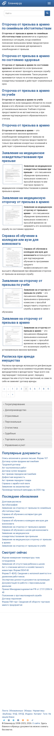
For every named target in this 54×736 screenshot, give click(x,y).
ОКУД (21, 714)
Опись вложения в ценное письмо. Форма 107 (25, 458)
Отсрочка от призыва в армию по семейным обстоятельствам (26, 26)
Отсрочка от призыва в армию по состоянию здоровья (26, 58)
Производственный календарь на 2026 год (23, 490)
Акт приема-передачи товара (16, 480)
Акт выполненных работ (14, 467)
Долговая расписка (11, 501)
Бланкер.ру (15, 3)
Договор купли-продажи (14, 471)
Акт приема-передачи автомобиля (19, 474)
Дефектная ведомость (13, 477)
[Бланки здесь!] (4, 3)
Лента (5, 710)
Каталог (38, 714)
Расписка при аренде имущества (18, 358)
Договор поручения (11, 598)
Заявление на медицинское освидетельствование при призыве (23, 157)
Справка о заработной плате (16, 483)
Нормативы (39, 710)
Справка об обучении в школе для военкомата (25, 530)
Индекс (29, 714)
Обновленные (16, 710)
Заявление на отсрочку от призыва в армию (22, 320)
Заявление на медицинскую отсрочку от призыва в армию (25, 200)
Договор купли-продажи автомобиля (20, 461)
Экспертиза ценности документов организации (26, 579)
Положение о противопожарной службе (22, 595)
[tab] (27, 404)
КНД (15, 714)
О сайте (36, 723)
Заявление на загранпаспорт (16, 486)
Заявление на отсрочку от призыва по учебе (22, 283)
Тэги (45, 714)
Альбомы (7, 714)
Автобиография (9, 505)
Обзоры (28, 710)
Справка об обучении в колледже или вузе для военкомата (20, 240)
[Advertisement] (27, 644)
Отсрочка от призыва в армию (26, 125)
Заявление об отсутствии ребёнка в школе (23, 564)
